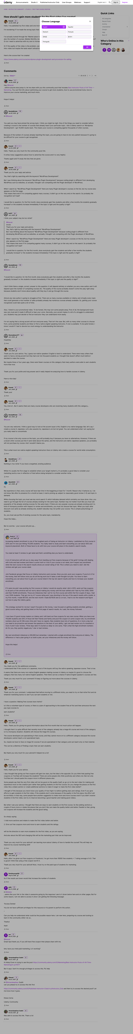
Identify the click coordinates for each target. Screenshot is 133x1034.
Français (70, 32)
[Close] (90, 21)
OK (87, 47)
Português (46, 41)
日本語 (45, 36)
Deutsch (45, 32)
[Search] (109, 2)
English (45, 27)
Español (70, 27)
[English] (8, 2)
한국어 (70, 36)
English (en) (101, 2)
